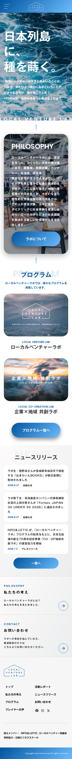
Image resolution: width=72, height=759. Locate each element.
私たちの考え (13, 694)
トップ (9, 687)
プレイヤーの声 (14, 709)
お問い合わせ (43, 702)
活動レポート (43, 687)
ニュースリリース (45, 694)
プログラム (12, 702)
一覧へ (36, 563)
